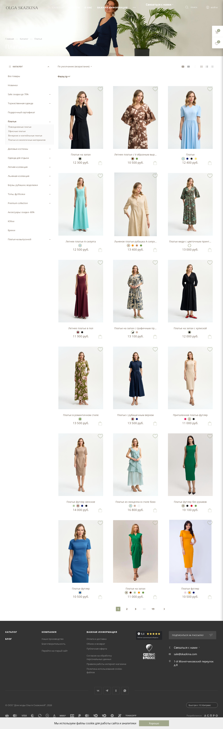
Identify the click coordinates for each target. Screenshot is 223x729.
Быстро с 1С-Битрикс (200, 705)
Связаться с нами (158, 4)
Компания (49, 632)
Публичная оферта (97, 648)
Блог (8, 638)
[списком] (207, 66)
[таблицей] (212, 66)
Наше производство (53, 638)
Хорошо (154, 723)
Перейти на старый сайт (55, 650)
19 (153, 609)
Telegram (107, 690)
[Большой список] (188, 66)
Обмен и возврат (96, 643)
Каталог (11, 632)
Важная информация (102, 632)
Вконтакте (98, 690)
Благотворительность (54, 643)
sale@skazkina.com (185, 654)
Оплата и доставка (96, 638)
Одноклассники (116, 690)
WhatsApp (125, 690)
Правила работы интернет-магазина (106, 664)
